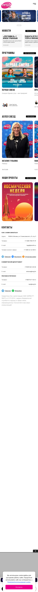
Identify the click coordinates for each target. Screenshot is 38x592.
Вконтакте (17, 257)
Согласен (19, 587)
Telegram (8, 257)
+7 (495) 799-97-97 (30, 241)
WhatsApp (18, 291)
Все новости (30, 31)
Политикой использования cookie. (19, 582)
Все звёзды (31, 116)
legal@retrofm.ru (31, 245)
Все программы (29, 53)
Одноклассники (30, 257)
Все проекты (30, 178)
